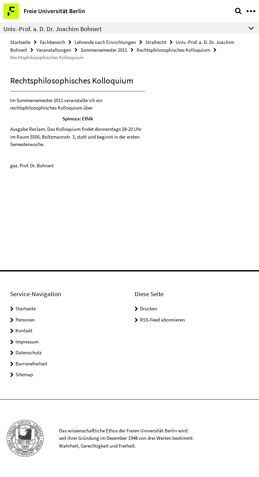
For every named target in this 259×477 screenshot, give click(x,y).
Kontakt (24, 330)
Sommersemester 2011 (104, 50)
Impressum (27, 341)
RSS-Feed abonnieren (162, 319)
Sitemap (24, 374)
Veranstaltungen (53, 50)
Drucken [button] (148, 308)
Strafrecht (155, 42)
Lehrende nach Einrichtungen (105, 42)
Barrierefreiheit (31, 363)
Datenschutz (28, 352)
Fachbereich (52, 42)
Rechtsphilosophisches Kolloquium (173, 50)
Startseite (20, 42)
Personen (25, 319)
